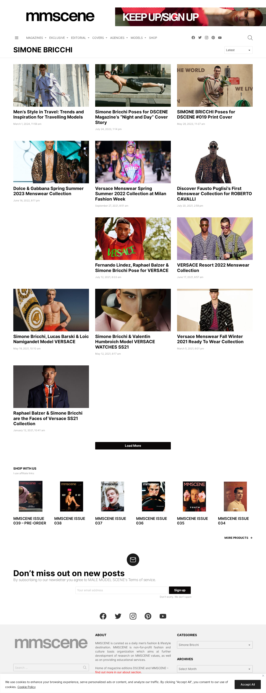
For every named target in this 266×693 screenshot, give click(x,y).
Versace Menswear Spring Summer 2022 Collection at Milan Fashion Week (130, 194)
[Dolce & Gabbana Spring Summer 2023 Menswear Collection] (51, 162)
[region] (133, 683)
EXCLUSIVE (57, 37)
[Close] (263, 676)
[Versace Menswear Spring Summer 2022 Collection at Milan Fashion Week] (133, 162)
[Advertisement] (51, 246)
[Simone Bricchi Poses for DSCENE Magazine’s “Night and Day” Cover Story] (133, 85)
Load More (133, 446)
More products (236, 537)
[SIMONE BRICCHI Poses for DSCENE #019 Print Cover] (215, 85)
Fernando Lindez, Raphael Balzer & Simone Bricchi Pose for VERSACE (132, 267)
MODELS (137, 37)
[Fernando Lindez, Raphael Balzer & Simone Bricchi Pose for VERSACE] (133, 238)
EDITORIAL (78, 37)
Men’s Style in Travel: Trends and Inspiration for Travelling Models (48, 114)
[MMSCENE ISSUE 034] (235, 496)
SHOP (153, 37)
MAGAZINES (34, 37)
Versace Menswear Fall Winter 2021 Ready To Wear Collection (210, 339)
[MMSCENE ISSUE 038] (71, 496)
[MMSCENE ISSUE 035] (194, 496)
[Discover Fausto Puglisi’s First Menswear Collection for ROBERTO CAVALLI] (215, 162)
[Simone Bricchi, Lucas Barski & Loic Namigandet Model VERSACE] (51, 310)
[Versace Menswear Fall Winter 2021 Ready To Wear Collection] (215, 310)
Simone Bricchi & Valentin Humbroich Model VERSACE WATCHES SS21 (125, 342)
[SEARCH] (250, 38)
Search (85, 668)
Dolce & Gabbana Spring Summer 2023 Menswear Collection (48, 191)
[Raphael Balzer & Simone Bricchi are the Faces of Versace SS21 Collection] (51, 386)
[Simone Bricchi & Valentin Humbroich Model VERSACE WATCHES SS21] (133, 310)
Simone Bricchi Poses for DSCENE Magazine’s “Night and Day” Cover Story (131, 117)
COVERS (98, 37)
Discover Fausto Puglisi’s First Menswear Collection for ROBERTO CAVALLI (214, 194)
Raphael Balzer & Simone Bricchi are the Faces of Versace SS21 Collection (48, 418)
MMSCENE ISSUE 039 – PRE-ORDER (29, 520)
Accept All (248, 684)
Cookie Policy (26, 687)
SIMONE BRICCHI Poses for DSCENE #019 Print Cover (206, 114)
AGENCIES (117, 37)
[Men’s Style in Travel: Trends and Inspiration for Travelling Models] (51, 85)
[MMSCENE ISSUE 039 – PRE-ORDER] (30, 496)
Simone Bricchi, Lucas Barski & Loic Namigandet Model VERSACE (51, 339)
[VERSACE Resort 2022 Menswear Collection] (215, 238)
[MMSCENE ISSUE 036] (153, 496)
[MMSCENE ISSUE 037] (112, 496)
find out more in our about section (118, 672)
